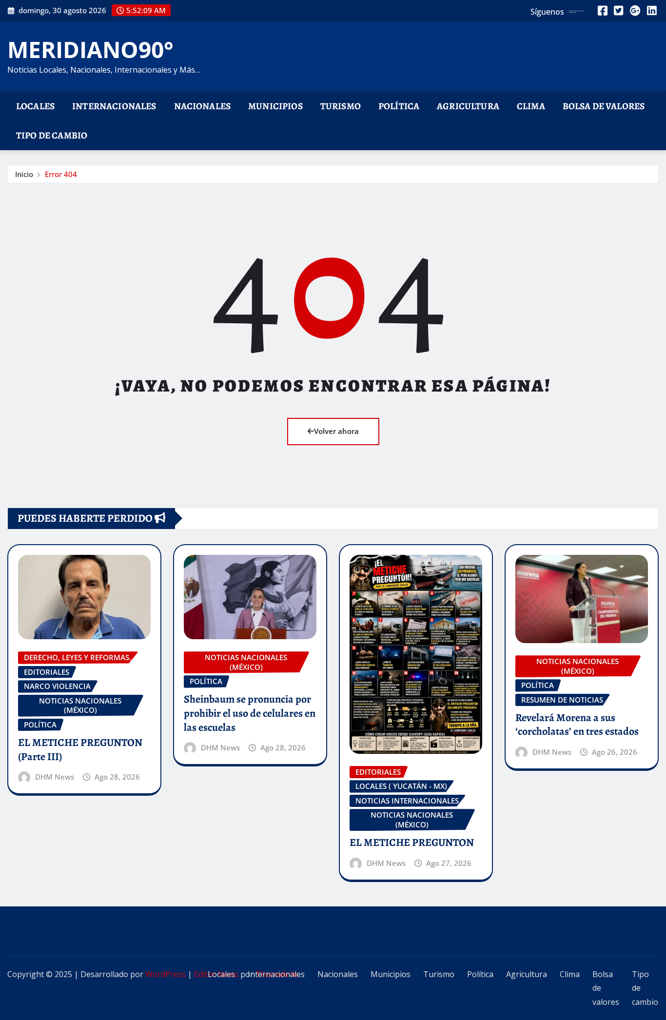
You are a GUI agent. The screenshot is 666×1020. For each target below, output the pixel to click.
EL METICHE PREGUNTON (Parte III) (80, 749)
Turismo (340, 106)
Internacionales (114, 106)
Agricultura (468, 106)
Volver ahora (336, 431)
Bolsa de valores (604, 106)
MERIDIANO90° (90, 49)
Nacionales (202, 106)
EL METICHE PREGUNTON (412, 842)
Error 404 (61, 174)
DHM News (54, 777)
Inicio (24, 174)
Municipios (275, 106)
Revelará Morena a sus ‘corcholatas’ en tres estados (577, 724)
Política (398, 106)
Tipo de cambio (51, 135)
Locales (35, 106)
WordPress (165, 974)
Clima (531, 106)
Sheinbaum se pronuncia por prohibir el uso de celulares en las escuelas (249, 713)
